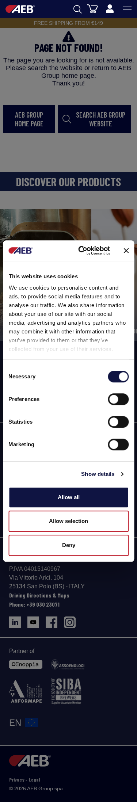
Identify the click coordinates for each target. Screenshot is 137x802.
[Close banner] (126, 250)
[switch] (118, 399)
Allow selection (68, 521)
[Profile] (109, 9)
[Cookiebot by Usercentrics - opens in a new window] (81, 250)
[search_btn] (77, 9)
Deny (68, 545)
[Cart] (92, 8)
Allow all (69, 497)
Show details (97, 474)
